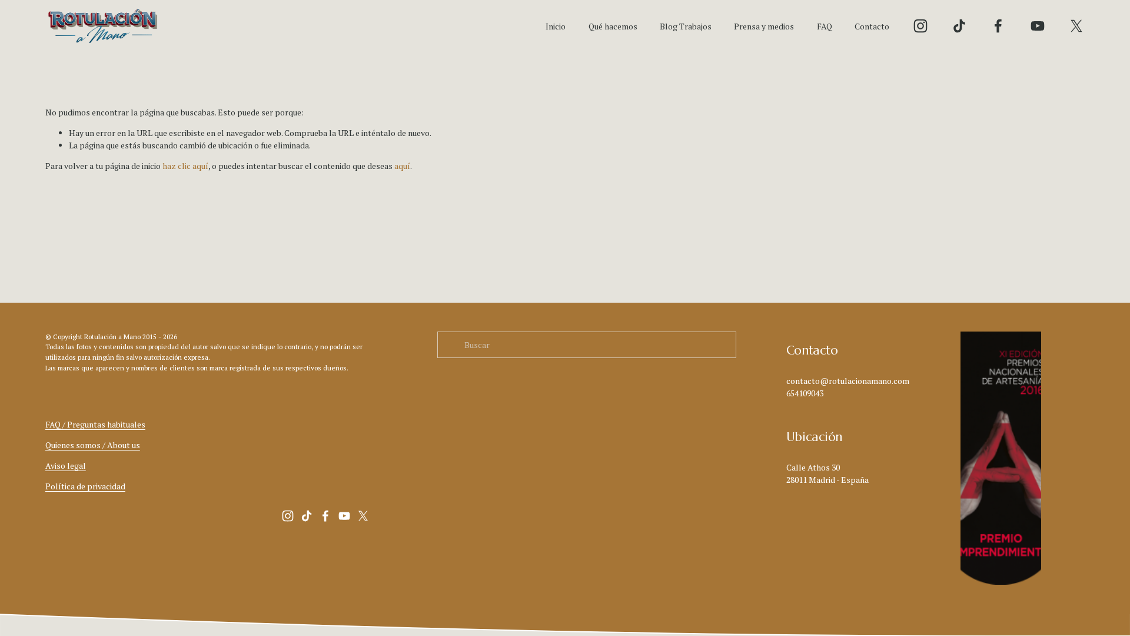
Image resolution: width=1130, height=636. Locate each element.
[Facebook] (998, 26)
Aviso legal (65, 465)
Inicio (556, 26)
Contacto (872, 26)
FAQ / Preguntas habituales (95, 424)
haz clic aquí (185, 165)
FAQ (824, 26)
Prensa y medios (764, 26)
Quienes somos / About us (92, 444)
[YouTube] (1037, 26)
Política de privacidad (85, 486)
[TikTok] (959, 26)
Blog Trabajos (686, 26)
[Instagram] (920, 26)
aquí (402, 165)
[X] (1076, 26)
